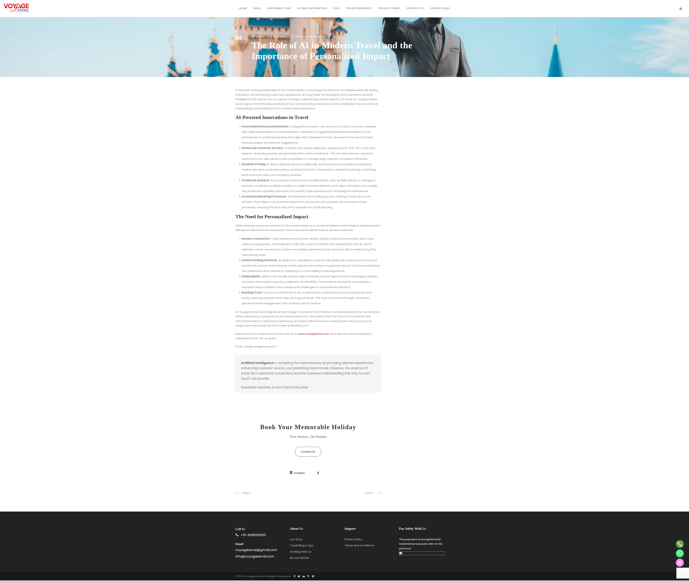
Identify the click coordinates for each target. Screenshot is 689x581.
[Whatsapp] (680, 553)
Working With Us (300, 552)
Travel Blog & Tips (301, 545)
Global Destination (312, 8)
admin (260, 36)
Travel (325, 36)
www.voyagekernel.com (313, 334)
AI (297, 36)
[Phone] (680, 544)
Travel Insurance (358, 8)
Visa (336, 8)
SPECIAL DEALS (440, 8)
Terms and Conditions (359, 545)
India (257, 8)
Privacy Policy (353, 539)
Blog (276, 36)
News (283, 36)
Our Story (296, 539)
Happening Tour (279, 8)
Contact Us (415, 8)
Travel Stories (389, 8)
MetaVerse (314, 36)
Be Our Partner (299, 558)
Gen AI (303, 36)
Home (243, 8)
